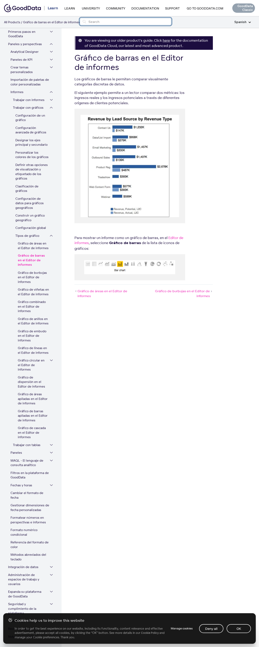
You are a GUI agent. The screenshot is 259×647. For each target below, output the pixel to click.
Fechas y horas (21, 485)
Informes (17, 92)
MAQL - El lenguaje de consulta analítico (27, 463)
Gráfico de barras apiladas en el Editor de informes (33, 415)
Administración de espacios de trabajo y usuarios (23, 579)
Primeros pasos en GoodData (21, 34)
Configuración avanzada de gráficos (30, 130)
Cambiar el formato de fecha (27, 495)
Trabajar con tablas (26, 445)
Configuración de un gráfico (30, 118)
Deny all (211, 629)
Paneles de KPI (21, 60)
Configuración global (30, 228)
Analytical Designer (25, 52)
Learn (69, 8)
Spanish (240, 22)
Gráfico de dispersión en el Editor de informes (31, 381)
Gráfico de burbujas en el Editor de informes (32, 277)
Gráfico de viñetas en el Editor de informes (33, 292)
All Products (12, 22)
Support (172, 8)
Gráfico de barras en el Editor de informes (31, 260)
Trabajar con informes (29, 100)
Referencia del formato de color (30, 544)
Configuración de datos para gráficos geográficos (29, 203)
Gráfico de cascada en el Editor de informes (32, 432)
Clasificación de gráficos (26, 188)
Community (115, 8)
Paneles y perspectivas (25, 44)
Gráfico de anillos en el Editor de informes (33, 321)
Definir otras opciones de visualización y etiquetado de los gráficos (31, 172)
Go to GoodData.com (205, 8)
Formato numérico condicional (24, 532)
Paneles (16, 453)
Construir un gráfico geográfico (30, 218)
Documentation (145, 8)
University (91, 8)
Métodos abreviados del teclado (28, 557)
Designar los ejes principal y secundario (31, 142)
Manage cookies (182, 628)
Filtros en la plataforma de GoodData (30, 475)
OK (239, 629)
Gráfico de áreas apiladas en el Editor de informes (33, 398)
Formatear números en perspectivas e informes (28, 520)
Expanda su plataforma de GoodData (24, 594)
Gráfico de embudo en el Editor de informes (32, 335)
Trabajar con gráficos (28, 107)
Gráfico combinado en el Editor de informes (32, 306)
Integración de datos (23, 567)
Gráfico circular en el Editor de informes (31, 364)
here (166, 40)
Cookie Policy (150, 633)
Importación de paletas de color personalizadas (30, 82)
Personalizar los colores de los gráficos (32, 155)
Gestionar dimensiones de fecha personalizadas (30, 507)
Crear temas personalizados (22, 69)
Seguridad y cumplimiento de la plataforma (22, 608)
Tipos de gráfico (27, 236)
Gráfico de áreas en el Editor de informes (33, 245)
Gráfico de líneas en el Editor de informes (33, 350)
